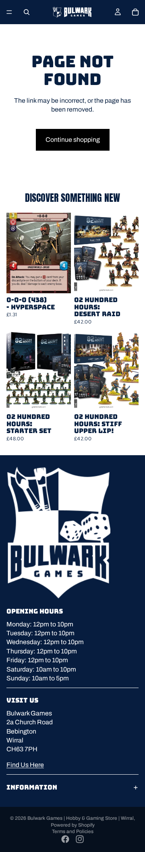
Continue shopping (73, 139)
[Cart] (135, 12)
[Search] (26, 12)
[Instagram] (80, 839)
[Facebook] (65, 839)
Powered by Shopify (73, 825)
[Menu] (9, 12)
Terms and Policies (72, 831)
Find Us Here (25, 764)
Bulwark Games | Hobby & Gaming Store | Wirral (80, 818)
